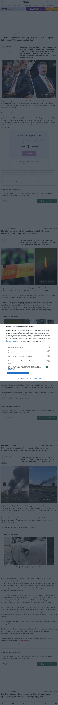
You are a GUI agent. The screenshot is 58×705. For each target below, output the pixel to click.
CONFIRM (18, 373)
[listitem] (29, 347)
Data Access (29, 378)
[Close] (55, 326)
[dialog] (29, 352)
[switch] (48, 351)
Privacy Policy (37, 378)
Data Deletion (20, 378)
